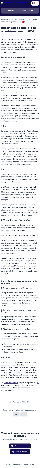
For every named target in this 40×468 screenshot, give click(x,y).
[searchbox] (20, 11)
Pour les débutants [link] (18, 20)
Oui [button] (16, 414)
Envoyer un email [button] (22, 451)
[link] (23, 22)
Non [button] (23, 414)
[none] (13, 3)
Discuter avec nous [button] (22, 446)
